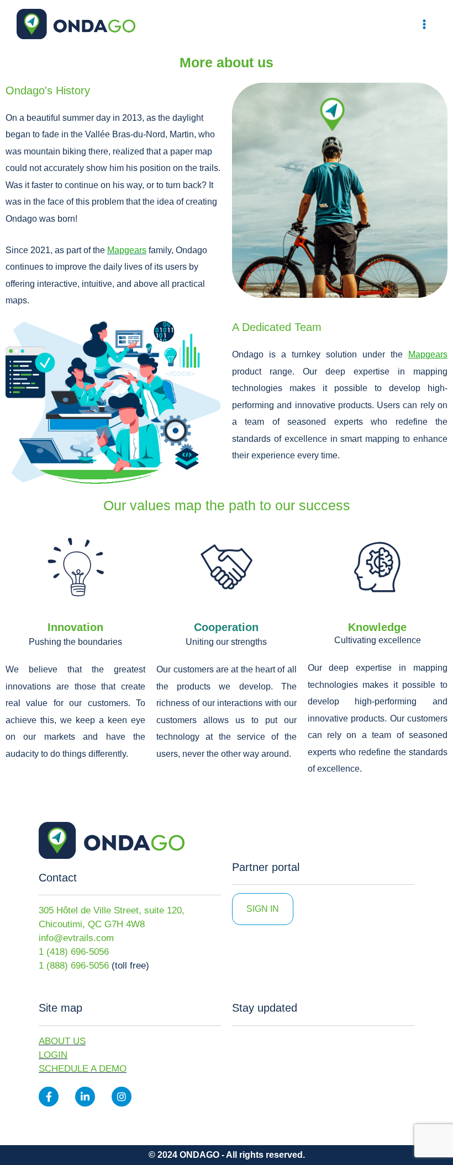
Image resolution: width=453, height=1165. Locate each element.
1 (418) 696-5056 (74, 952)
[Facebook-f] (49, 1097)
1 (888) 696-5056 (74, 965)
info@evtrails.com (76, 938)
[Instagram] (121, 1097)
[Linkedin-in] (85, 1097)
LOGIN (53, 1055)
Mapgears (427, 354)
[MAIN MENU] (424, 24)
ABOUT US (62, 1041)
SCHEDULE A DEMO (83, 1069)
